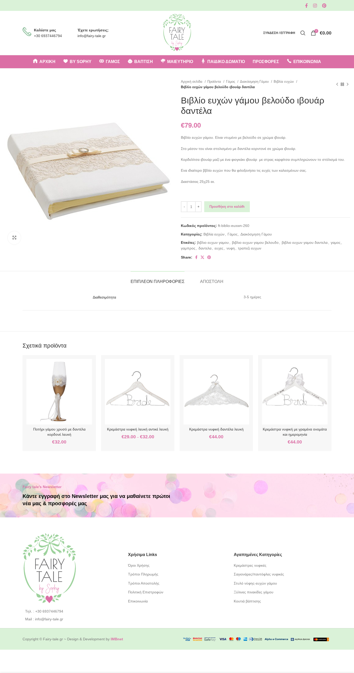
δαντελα (205, 248)
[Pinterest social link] (324, 5)
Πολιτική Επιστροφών (145, 592)
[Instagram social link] (315, 5)
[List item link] (71, 611)
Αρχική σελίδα (192, 82)
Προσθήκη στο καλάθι (227, 207)
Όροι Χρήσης (139, 565)
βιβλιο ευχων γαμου (213, 242)
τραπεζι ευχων (249, 248)
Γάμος (231, 82)
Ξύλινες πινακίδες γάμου (253, 592)
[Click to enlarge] (14, 237)
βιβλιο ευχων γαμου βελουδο (255, 242)
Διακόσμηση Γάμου (255, 82)
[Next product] (347, 84)
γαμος (336, 242)
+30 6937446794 (48, 36)
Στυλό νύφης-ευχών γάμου (255, 583)
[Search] (303, 33)
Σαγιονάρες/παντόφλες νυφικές (259, 574)
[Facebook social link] (306, 5)
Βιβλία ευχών (284, 82)
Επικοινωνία (138, 601)
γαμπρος (188, 248)
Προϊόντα (214, 82)
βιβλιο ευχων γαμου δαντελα (305, 242)
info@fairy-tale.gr (91, 36)
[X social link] (202, 257)
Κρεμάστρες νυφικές (250, 565)
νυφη (230, 248)
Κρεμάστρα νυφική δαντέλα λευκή (216, 429)
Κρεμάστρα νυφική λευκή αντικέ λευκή (137, 429)
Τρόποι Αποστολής (143, 583)
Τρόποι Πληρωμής (143, 574)
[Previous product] (337, 84)
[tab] (158, 279)
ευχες (219, 248)
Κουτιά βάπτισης (247, 601)
